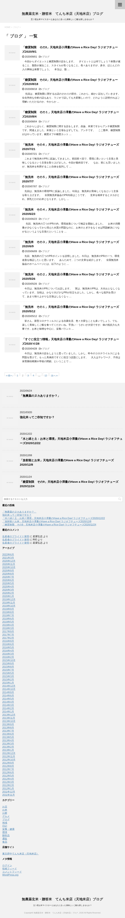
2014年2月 (8, 708)
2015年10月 (8, 660)
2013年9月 (8, 724)
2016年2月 (8, 657)
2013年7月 (8, 731)
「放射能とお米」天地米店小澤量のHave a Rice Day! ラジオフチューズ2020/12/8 (46, 521)
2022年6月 (8, 554)
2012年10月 (8, 759)
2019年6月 (8, 618)
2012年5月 (8, 775)
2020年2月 (8, 593)
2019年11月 (8, 602)
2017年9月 (8, 631)
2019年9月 (8, 609)
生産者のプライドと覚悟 (15, 536)
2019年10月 (8, 606)
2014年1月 (8, 711)
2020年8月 (8, 573)
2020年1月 (8, 596)
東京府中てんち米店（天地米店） (20, 853)
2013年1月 (8, 750)
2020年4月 (8, 586)
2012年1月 (8, 788)
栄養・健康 (8, 829)
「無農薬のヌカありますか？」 (40, 395)
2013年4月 (8, 740)
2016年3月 (8, 654)
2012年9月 (8, 763)
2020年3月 (8, 589)
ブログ (46, 56)
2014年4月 (8, 702)
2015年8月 (8, 666)
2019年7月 (8, 615)
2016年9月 (8, 641)
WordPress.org (10, 875)
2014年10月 (8, 689)
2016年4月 (8, 650)
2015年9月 (8, 663)
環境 (4, 832)
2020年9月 (8, 570)
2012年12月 (8, 753)
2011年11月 (8, 795)
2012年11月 (8, 756)
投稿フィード (9, 868)
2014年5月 (8, 698)
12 (46, 375)
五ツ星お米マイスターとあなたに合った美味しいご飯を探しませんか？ (62, 905)
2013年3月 (8, 743)
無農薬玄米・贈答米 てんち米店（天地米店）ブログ (62, 14)
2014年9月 (8, 692)
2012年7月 (8, 769)
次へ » (54, 375)
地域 (4, 822)
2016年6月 (8, 644)
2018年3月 (8, 628)
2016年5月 (8, 647)
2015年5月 (8, 673)
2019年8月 (8, 612)
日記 (4, 826)
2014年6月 (8, 695)
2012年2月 (8, 785)
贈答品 (6, 835)
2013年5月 (8, 737)
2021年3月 (8, 557)
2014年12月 (8, 686)
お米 (4, 810)
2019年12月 (8, 599)
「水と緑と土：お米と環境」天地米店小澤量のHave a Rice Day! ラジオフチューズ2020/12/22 (53, 518)
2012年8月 (8, 766)
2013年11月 (8, 718)
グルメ (6, 816)
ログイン (7, 865)
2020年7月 (8, 577)
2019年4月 (8, 625)
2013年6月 (8, 734)
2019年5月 (8, 622)
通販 (4, 838)
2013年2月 (8, 747)
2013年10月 (8, 721)
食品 (4, 842)
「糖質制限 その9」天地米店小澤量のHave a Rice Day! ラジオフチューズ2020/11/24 (49, 524)
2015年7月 (8, 670)
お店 (4, 806)
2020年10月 (8, 567)
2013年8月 (8, 727)
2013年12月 (8, 714)
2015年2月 (8, 679)
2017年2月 (8, 638)
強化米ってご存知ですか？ (37, 417)
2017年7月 (8, 634)
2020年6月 (8, 580)
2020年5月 (8, 583)
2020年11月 (8, 564)
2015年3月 (8, 676)
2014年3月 (8, 705)
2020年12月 (8, 561)
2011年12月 (8, 791)
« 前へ (9, 375)
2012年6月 (8, 772)
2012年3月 (8, 782)
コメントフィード (12, 872)
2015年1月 (8, 682)
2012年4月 (8, 779)
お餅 (4, 813)
